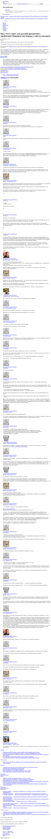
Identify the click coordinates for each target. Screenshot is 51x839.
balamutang (5, 123)
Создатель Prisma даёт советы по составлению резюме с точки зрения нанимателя (20, 767)
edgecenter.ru (10, 831)
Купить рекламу (6, 14)
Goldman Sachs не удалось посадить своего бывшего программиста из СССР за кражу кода (28, 46)
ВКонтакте (7, 9)
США (26, 69)
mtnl (4, 649)
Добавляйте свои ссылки (20, 68)
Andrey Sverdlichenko (7, 744)
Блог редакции (6, 833)
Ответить (14, 86)
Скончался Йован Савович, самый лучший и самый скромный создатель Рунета (21, 752)
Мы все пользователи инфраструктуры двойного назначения (18, 756)
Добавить (3, 77)
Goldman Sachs (11, 69)
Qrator (12, 832)
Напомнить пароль (21, 3)
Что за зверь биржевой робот (11, 75)
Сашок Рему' (5, 368)
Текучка (4, 30)
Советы (4, 29)
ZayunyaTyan (5, 87)
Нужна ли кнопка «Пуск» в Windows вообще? (26, 801)
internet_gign (5, 707)
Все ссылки (2, 773)
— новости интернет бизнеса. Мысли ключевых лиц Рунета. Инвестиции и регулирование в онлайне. (24, 18)
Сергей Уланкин (6, 296)
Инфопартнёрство (7, 828)
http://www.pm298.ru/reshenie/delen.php (19, 446)
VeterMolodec (6, 107)
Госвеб (4, 24)
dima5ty (4, 443)
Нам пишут (5, 28)
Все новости (3, 787)
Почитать (2, 765)
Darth (4, 136)
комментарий (3, 70)
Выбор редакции (4, 72)
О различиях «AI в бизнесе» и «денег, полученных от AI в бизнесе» (19, 779)
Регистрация (5, 1)
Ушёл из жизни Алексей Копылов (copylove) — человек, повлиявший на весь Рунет (22, 753)
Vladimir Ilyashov (11, 801)
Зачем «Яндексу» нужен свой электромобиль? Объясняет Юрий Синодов (21, 757)
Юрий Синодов (6, 259)
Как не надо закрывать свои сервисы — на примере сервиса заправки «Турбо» (31, 794)
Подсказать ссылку (4, 775)
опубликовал (6, 49)
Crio (4, 308)
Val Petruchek (5, 348)
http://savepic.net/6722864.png (9, 508)
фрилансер (9, 796)
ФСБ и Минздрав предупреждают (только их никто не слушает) (16, 771)
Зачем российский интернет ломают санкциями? (13, 769)
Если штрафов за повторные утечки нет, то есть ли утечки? (18, 778)
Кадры (4, 26)
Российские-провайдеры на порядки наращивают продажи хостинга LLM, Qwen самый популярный (25, 812)
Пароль (22, 3)
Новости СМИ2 (3, 56)
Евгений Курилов (7, 335)
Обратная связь (6, 834)
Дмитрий (10, 805)
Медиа (4, 22)
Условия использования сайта (9, 825)
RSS (4, 835)
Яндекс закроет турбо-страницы (20, 807)
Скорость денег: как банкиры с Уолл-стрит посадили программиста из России (17, 66)
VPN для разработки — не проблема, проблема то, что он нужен (16, 770)
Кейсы (4, 27)
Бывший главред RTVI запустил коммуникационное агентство (18, 780)
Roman (4, 181)
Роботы (22, 69)
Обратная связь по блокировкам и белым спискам (13, 768)
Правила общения (7, 827)
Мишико (9, 791)
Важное (2, 750)
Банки (15, 69)
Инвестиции (5, 25)
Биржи (18, 69)
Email (4, 3)
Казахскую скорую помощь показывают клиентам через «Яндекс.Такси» (30, 793)
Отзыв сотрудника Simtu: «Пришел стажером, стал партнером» (17, 813)
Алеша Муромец (6, 149)
